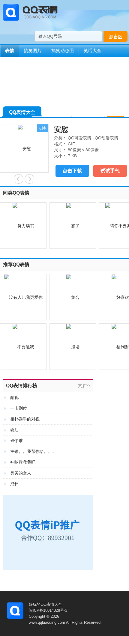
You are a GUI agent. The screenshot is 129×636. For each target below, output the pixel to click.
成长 (14, 483)
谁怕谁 (16, 440)
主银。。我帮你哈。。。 (33, 451)
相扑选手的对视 (25, 419)
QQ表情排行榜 (21, 385)
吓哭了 (29, 179)
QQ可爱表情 (79, 137)
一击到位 (18, 408)
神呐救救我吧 (22, 462)
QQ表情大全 (22, 112)
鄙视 (14, 397)
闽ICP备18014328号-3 (48, 610)
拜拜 (18, 179)
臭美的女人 (20, 473)
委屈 (14, 429)
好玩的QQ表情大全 (45, 604)
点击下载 (72, 170)
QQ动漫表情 (106, 137)
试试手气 (110, 170)
